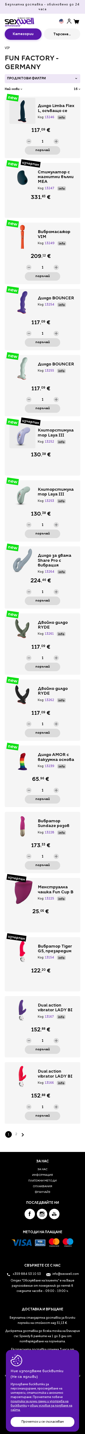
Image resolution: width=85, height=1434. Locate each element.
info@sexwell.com (65, 1274)
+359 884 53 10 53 (26, 1274)
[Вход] (69, 21)
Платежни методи (42, 1181)
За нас (42, 1169)
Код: (41, 117)
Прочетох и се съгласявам (42, 1421)
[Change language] (62, 21)
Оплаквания (42, 1186)
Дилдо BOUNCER (56, 298)
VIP (7, 48)
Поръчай (42, 150)
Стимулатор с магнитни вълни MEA (56, 177)
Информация (42, 1175)
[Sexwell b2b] (19, 21)
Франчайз (42, 1192)
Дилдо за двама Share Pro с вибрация (54, 560)
